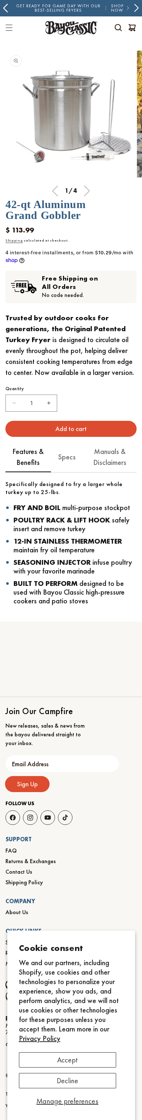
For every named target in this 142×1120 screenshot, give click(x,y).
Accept (67, 1060)
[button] (118, 27)
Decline (67, 1080)
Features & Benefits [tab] (28, 457)
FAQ (11, 850)
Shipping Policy (24, 882)
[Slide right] (87, 191)
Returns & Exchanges (30, 861)
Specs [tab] (67, 457)
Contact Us (18, 872)
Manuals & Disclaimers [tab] (109, 457)
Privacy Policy (39, 1038)
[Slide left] (55, 191)
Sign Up (27, 784)
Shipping (14, 240)
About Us (16, 912)
